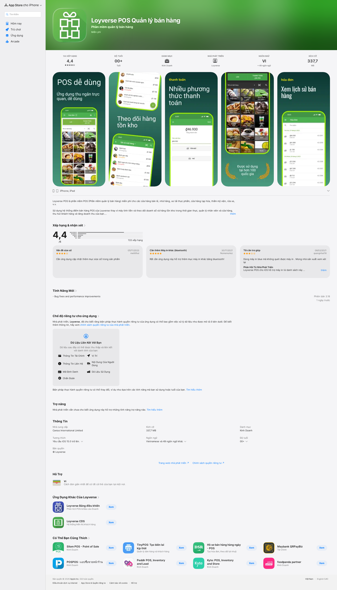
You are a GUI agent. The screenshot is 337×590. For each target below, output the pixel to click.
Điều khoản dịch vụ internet (65, 583)
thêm (233, 213)
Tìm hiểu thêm (194, 389)
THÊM (323, 270)
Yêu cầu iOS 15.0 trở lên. (66, 441)
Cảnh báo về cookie (118, 583)
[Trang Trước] (49, 129)
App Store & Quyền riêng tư (93, 583)
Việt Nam (309, 579)
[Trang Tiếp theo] (333, 129)
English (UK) (322, 579)
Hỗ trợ (134, 583)
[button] (23, 23)
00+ (242, 441)
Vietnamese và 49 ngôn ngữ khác (164, 441)
